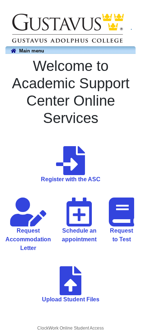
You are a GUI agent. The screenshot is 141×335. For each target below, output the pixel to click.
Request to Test (121, 235)
